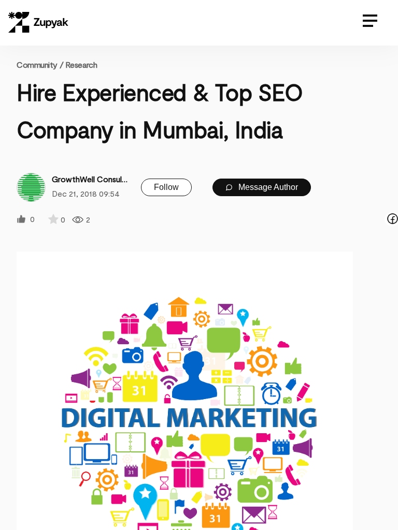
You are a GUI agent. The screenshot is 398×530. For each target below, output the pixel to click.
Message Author (267, 187)
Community (40, 64)
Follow (166, 187)
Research (81, 64)
